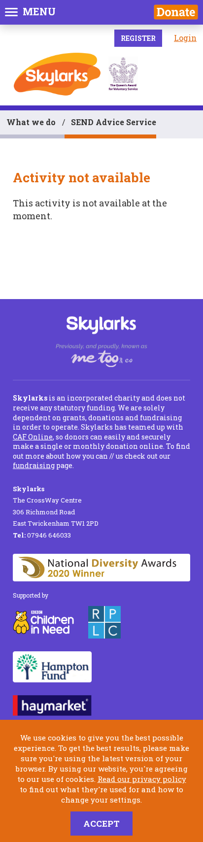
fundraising (34, 465)
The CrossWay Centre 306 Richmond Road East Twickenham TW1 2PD (56, 506)
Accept (101, 823)
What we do (31, 122)
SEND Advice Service (113, 122)
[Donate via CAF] (176, 12)
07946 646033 (42, 535)
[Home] (57, 74)
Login (185, 38)
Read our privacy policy (142, 779)
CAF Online (33, 436)
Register (138, 38)
